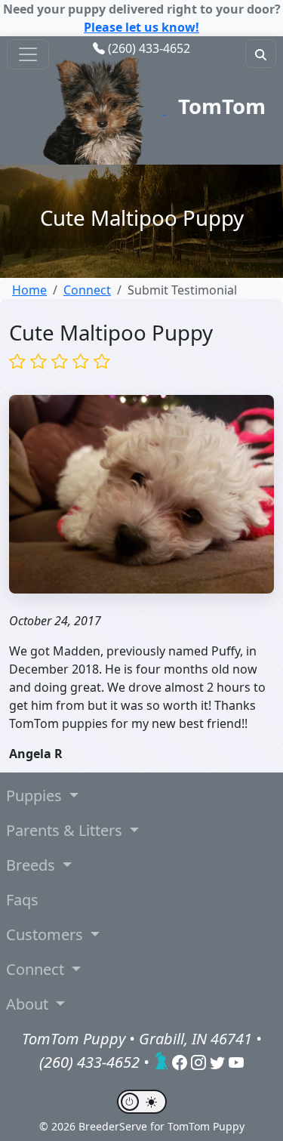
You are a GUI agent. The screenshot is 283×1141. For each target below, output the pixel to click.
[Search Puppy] (260, 53)
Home (29, 290)
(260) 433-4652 (149, 48)
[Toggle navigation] (28, 54)
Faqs (22, 900)
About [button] (29, 1004)
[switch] (142, 1102)
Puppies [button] (36, 795)
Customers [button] (46, 934)
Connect (87, 290)
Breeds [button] (32, 865)
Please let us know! (141, 27)
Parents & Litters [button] (66, 830)
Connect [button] (37, 969)
